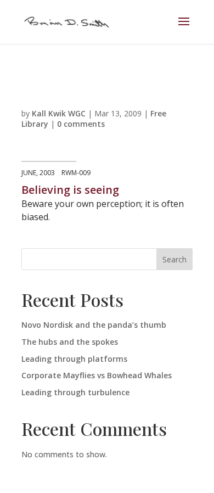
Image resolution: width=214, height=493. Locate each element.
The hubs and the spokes (69, 342)
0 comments (81, 124)
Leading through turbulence (75, 392)
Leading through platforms (74, 359)
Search (174, 259)
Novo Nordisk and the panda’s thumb (93, 325)
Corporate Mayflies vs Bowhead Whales (96, 375)
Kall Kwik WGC (59, 113)
